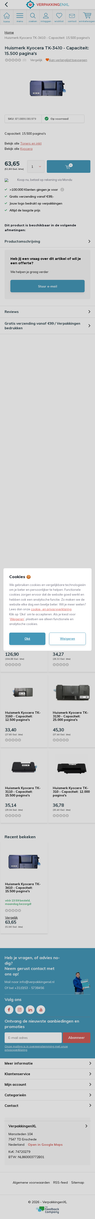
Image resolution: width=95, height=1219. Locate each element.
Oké (27, 638)
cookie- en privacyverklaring (51, 609)
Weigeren (17, 619)
